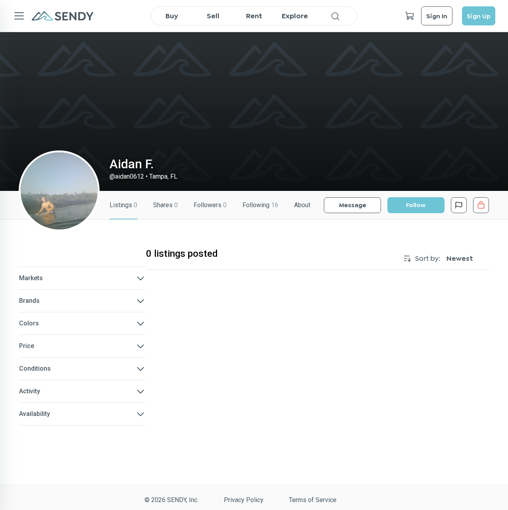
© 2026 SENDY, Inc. (171, 500)
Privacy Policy (244, 500)
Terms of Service (313, 500)
